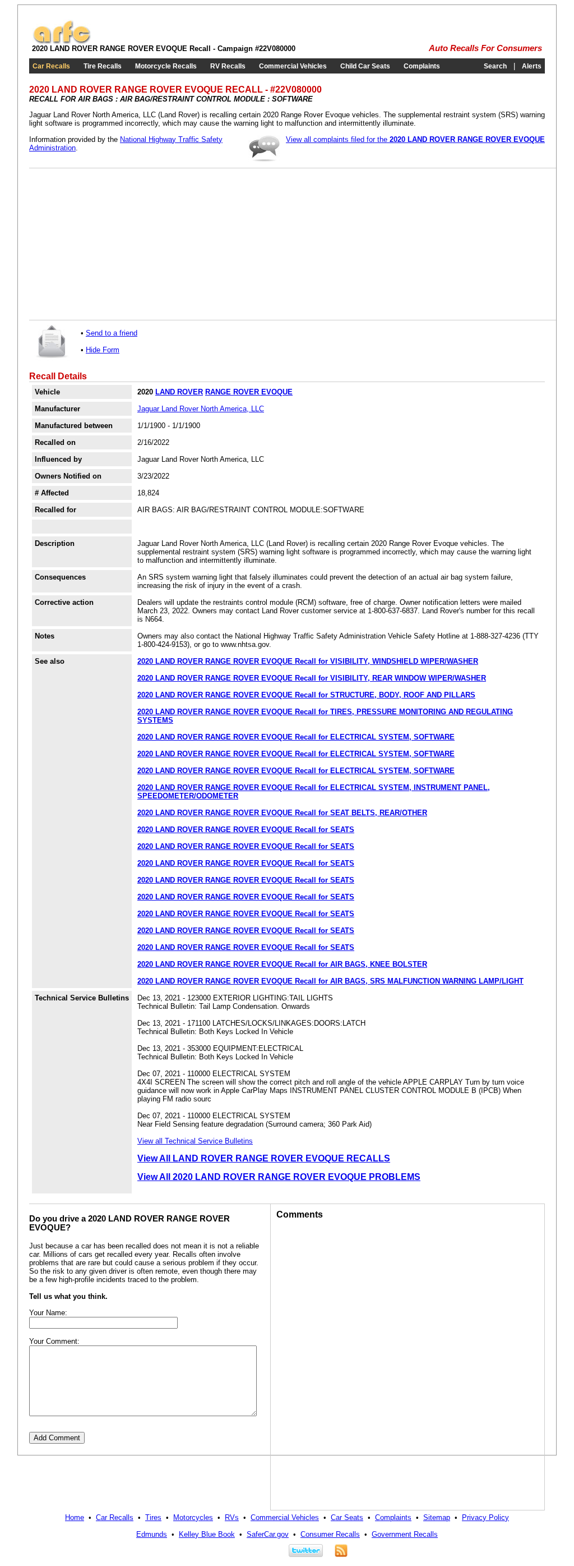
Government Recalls (405, 1534)
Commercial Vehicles (293, 66)
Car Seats (347, 1517)
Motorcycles (193, 1517)
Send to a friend (111, 333)
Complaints (422, 66)
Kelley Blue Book (207, 1534)
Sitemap (436, 1517)
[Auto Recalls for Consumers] (61, 42)
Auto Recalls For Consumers (485, 48)
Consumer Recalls (330, 1534)
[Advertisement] (119, 244)
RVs (232, 1517)
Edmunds (151, 1534)
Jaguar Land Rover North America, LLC (200, 409)
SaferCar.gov (268, 1534)
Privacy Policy (485, 1517)
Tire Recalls (103, 66)
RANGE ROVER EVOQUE (249, 392)
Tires (153, 1517)
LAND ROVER (179, 392)
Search (495, 66)
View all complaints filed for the (415, 139)
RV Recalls (228, 66)
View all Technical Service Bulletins (195, 1141)
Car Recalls (51, 66)
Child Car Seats (365, 66)
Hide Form (102, 350)
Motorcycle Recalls (166, 66)
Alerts (531, 66)
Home (74, 1517)
